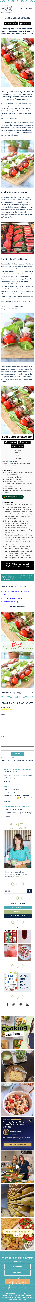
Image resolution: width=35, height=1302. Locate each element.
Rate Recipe (18, 446)
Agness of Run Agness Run (17, 769)
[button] (13, 497)
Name (3, 736)
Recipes (17, 911)
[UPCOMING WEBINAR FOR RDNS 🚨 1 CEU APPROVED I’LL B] (17, 1133)
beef (22, 692)
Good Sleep (17, 907)
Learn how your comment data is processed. (17, 760)
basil (19, 692)
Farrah (7, 787)
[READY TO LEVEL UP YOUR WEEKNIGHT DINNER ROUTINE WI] (17, 1032)
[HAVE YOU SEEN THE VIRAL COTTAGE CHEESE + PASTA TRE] (17, 1099)
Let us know (16, 566)
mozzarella (29, 692)
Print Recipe (26, 23)
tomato (20, 693)
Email (3, 745)
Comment (4, 714)
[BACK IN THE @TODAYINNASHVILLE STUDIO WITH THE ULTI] (17, 1166)
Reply (5, 781)
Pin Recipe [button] (25, 442)
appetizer (13, 692)
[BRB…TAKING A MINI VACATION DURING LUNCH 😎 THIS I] (17, 1234)
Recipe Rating (5, 707)
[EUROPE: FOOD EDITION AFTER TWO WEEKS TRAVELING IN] (17, 1200)
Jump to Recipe (12, 23)
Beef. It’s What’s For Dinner (15, 274)
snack (15, 693)
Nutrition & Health (17, 916)
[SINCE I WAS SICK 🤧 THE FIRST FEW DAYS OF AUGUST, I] (17, 1066)
